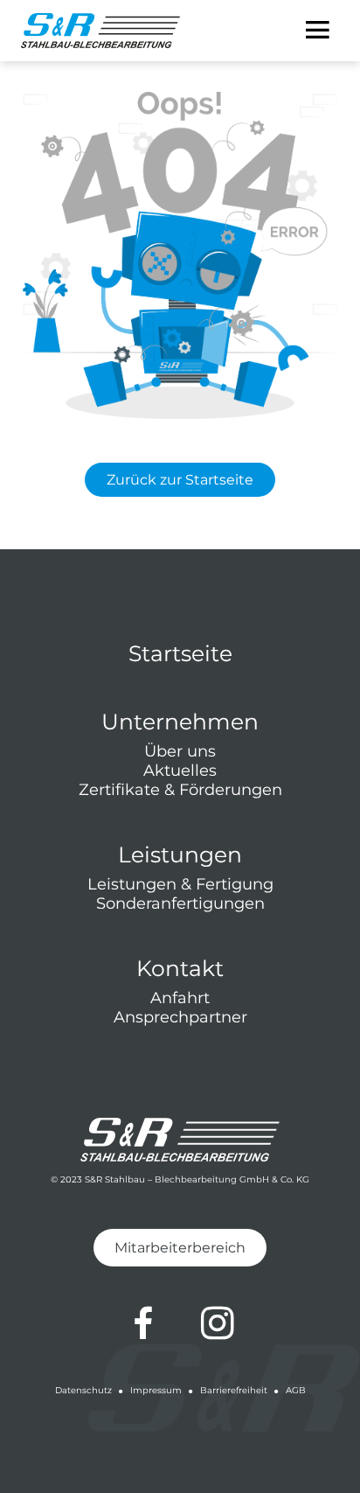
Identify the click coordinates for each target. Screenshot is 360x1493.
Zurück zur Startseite (180, 479)
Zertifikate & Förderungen (180, 789)
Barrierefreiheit (233, 1390)
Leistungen (180, 854)
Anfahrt (180, 998)
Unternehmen (180, 721)
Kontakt (180, 968)
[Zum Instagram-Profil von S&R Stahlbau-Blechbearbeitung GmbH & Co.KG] (217, 1323)
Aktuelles (180, 770)
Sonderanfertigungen (180, 903)
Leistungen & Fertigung (180, 884)
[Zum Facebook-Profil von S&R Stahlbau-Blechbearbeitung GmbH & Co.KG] (143, 1323)
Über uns (180, 751)
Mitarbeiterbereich (180, 1247)
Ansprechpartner (180, 1017)
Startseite (180, 653)
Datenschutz (83, 1390)
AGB (296, 1390)
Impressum (156, 1390)
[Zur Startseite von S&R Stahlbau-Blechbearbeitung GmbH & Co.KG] (100, 30)
